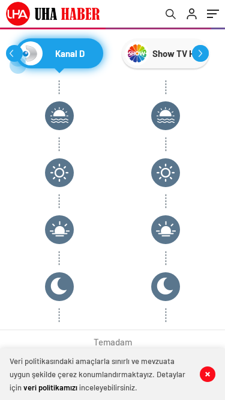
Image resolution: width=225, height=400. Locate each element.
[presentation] (14, 53)
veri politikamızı (50, 387)
